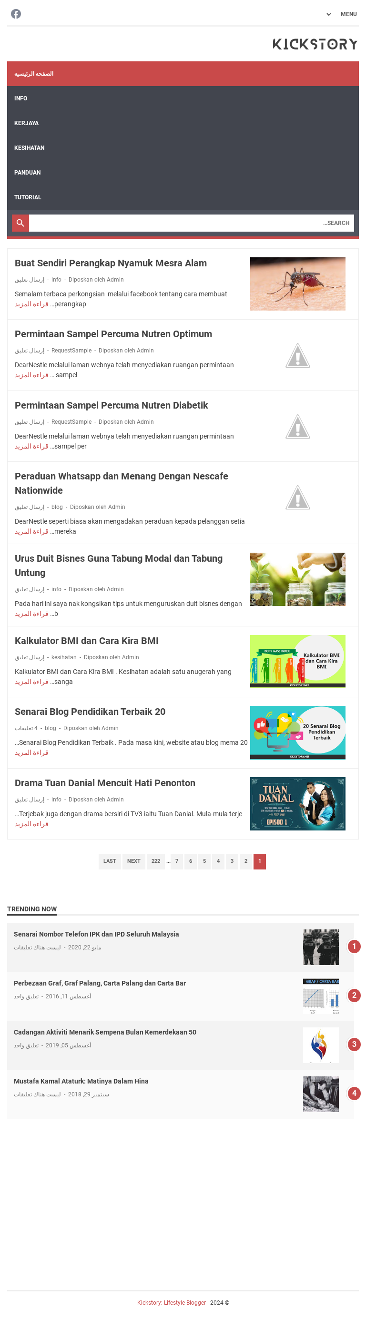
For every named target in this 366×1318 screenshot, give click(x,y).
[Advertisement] (183, 1194)
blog (57, 507)
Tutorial (27, 197)
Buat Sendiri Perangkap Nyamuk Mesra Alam (111, 263)
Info (20, 98)
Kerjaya (26, 123)
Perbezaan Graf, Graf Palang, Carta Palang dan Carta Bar (100, 983)
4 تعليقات (26, 728)
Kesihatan (29, 148)
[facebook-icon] (16, 14)
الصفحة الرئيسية (33, 73)
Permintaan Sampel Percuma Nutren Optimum (113, 334)
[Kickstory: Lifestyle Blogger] (315, 44)
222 (156, 861)
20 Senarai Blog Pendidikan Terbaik (90, 711)
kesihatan (64, 657)
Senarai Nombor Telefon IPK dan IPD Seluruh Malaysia (96, 934)
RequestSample (71, 350)
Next (134, 861)
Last (109, 861)
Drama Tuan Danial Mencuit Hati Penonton (105, 783)
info (56, 279)
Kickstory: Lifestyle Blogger (171, 1302)
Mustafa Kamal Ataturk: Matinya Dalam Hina (81, 1081)
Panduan (27, 172)
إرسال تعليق (29, 279)
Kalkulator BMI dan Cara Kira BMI (87, 640)
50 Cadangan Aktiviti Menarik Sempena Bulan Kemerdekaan (105, 1032)
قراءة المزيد (32, 304)
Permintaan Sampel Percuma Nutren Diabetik (111, 405)
